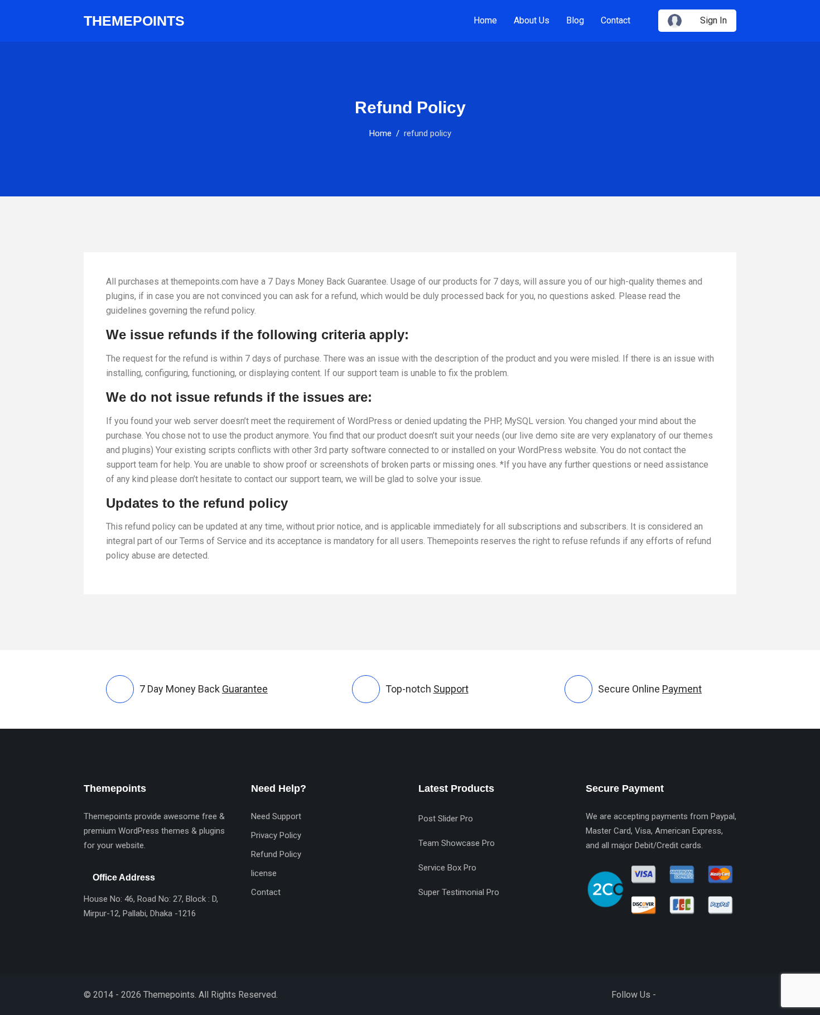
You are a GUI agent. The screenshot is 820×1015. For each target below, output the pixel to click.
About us (531, 20)
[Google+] (710, 994)
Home (485, 20)
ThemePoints (134, 20)
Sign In (713, 20)
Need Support (276, 816)
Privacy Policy (276, 835)
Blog (575, 20)
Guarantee (245, 689)
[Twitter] (690, 994)
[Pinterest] (730, 994)
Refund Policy (276, 854)
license (264, 873)
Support (451, 689)
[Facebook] (670, 994)
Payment (682, 689)
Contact (615, 20)
